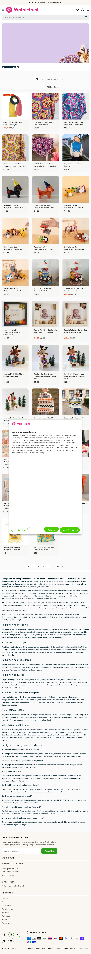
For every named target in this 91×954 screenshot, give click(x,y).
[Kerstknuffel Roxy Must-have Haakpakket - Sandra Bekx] (15, 401)
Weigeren (51, 530)
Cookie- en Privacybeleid (66, 948)
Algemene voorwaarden (45, 948)
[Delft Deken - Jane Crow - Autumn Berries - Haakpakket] (45, 147)
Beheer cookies (83, 948)
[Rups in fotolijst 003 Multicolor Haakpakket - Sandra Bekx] (15, 314)
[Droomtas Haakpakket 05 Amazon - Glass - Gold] (75, 401)
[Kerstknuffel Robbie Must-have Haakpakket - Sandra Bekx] (75, 358)
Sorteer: (53, 79)
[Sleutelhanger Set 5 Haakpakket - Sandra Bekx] (75, 189)
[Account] (82, 9)
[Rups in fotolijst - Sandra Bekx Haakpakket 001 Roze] (75, 314)
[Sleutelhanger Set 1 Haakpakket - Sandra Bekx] (75, 231)
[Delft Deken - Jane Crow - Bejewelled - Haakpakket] (75, 106)
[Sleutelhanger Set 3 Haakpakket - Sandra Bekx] (15, 272)
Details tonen (20, 530)
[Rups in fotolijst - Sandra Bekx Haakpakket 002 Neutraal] (45, 314)
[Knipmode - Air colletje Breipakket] (75, 147)
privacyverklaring (18, 448)
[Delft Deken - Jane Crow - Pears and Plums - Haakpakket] (15, 147)
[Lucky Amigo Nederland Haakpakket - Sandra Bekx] (45, 189)
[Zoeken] (86, 17)
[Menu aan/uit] (3, 9)
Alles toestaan (69, 530)
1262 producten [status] (53, 87)
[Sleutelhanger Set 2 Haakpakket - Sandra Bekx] (45, 231)
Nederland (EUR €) (37, 932)
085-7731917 (9, 882)
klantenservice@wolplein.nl (14, 886)
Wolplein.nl (12, 948)
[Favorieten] (78, 10)
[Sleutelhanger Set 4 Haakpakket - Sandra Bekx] (15, 231)
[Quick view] (26, 117)
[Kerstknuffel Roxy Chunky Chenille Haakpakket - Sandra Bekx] (45, 358)
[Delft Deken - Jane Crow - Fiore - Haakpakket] (45, 106)
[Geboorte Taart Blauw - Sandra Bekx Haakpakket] (45, 272)
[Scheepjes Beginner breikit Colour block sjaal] (15, 106)
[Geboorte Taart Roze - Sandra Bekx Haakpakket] (75, 272)
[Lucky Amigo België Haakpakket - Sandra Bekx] (15, 189)
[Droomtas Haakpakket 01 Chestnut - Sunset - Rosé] (45, 401)
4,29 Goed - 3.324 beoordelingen (49, 2)
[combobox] (45, 17)
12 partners (69, 443)
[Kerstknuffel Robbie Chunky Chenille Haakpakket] (15, 358)
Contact (30, 948)
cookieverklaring (38, 453)
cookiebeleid (31, 448)
